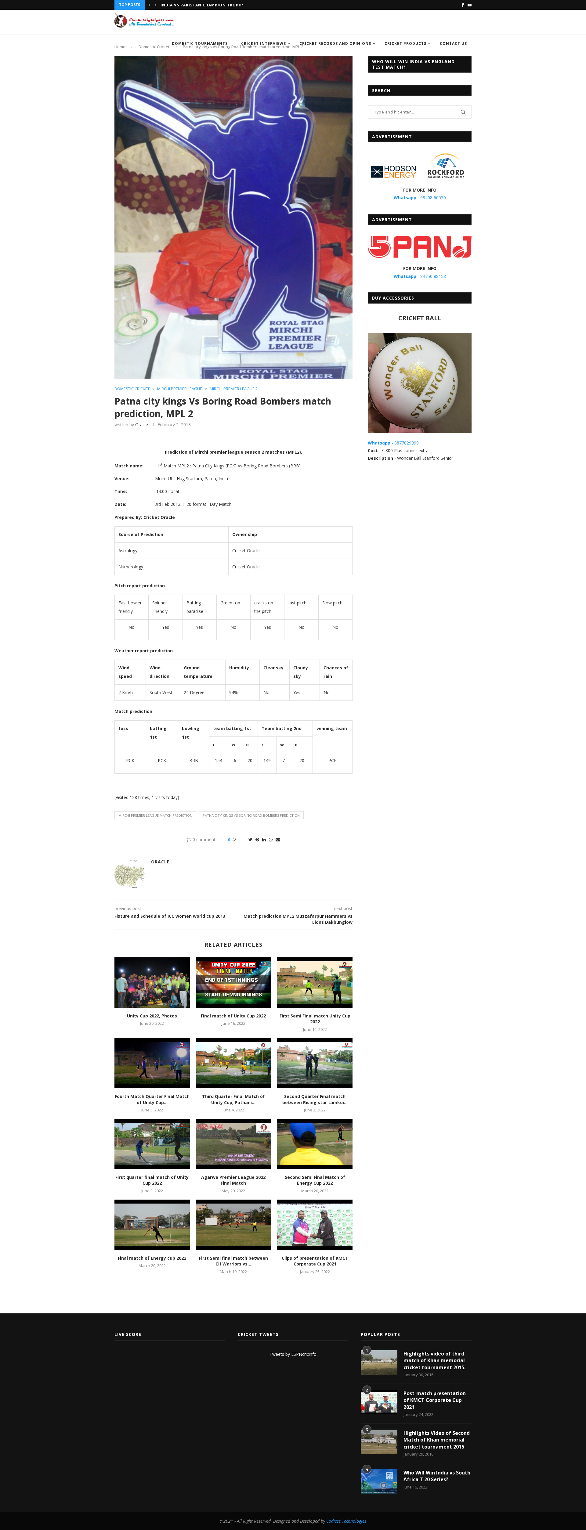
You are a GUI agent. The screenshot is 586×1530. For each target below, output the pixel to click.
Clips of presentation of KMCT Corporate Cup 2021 (315, 1261)
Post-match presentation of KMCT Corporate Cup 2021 (434, 1400)
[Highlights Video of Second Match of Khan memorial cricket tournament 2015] (379, 1442)
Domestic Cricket (132, 389)
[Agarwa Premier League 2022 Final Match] (233, 1144)
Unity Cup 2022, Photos (152, 1016)
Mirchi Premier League (179, 389)
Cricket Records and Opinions (335, 43)
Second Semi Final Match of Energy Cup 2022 (315, 1180)
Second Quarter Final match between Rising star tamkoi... (315, 1099)
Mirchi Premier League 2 (234, 389)
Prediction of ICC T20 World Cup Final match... (216, 5)
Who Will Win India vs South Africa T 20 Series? (436, 1476)
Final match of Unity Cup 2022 (233, 1016)
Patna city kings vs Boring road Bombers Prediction (251, 815)
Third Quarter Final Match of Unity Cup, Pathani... (233, 1099)
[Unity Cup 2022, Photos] (152, 982)
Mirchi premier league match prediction (155, 815)
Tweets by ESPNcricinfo (293, 1354)
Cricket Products (405, 43)
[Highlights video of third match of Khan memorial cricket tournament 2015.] (379, 1362)
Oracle (141, 424)
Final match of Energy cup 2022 (152, 1258)
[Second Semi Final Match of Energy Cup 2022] (315, 1144)
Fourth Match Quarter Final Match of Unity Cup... (152, 1099)
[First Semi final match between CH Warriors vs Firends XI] (233, 1225)
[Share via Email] (278, 839)
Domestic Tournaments (200, 43)
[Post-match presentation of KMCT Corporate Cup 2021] (379, 1402)
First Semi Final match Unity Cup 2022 (315, 1019)
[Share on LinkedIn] (264, 839)
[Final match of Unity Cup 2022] (233, 982)
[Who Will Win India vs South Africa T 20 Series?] (379, 1481)
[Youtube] (470, 5)
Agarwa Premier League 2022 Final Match (233, 1180)
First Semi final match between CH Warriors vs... (233, 1261)
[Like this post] (238, 839)
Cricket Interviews (263, 43)
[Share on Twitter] (250, 839)
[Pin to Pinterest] (257, 839)
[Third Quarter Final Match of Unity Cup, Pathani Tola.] (233, 1063)
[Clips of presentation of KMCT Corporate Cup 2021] (315, 1225)
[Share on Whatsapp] (271, 839)
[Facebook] (462, 5)
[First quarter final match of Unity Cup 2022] (152, 1144)
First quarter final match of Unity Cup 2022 (152, 1180)
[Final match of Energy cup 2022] (152, 1225)
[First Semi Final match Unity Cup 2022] (315, 982)
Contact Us (453, 43)
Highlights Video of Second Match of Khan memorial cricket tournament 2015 (436, 1440)
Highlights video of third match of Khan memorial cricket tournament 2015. (434, 1360)
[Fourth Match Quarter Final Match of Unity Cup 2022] (152, 1063)
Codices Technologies (346, 1521)
